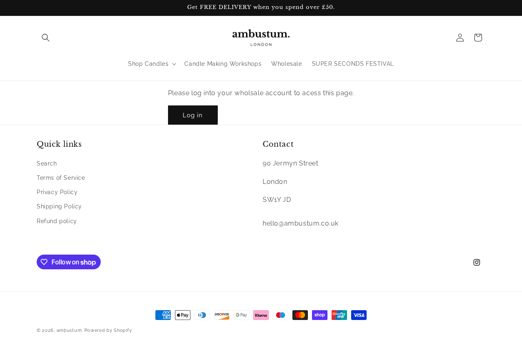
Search (47, 163)
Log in (193, 115)
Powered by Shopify (108, 330)
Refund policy (57, 221)
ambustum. (70, 330)
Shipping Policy (59, 206)
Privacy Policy (57, 192)
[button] (46, 38)
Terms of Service (61, 177)
